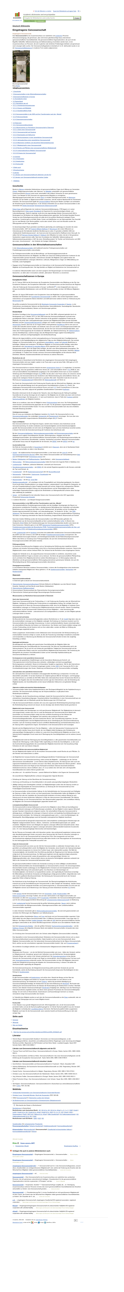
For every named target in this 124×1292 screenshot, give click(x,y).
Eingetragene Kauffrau (71, 1146)
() (29, 527)
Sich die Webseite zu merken (43, 11)
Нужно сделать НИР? (27, 1143)
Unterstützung (39, 1219)
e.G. (14, 1200)
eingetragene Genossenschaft (23, 1173)
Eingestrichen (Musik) (22, 1146)
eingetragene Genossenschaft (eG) (24, 1166)
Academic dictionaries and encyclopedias (39, 15)
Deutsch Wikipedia (30, 21)
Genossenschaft (18, 1177)
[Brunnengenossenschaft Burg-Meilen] (21, 82)
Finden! (77, 18)
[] (55, 286)
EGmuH (15, 1205)
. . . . (57, 1112)
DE (78, 11)
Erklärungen (41, 21)
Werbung (45, 1219)
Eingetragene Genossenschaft (23, 1154)
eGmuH (15, 1211)
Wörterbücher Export (17, 1222)
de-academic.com (17, 20)
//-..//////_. (38, 1032)
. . (63, 1110)
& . (46, 1110)
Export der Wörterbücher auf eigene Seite (64, 11)
